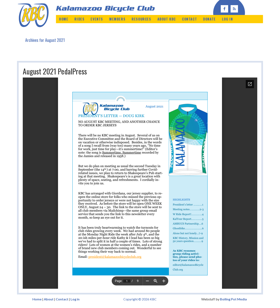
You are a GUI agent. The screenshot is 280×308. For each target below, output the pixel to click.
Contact (62, 299)
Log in (75, 299)
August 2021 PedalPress (55, 71)
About (48, 299)
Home (37, 299)
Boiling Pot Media (233, 299)
